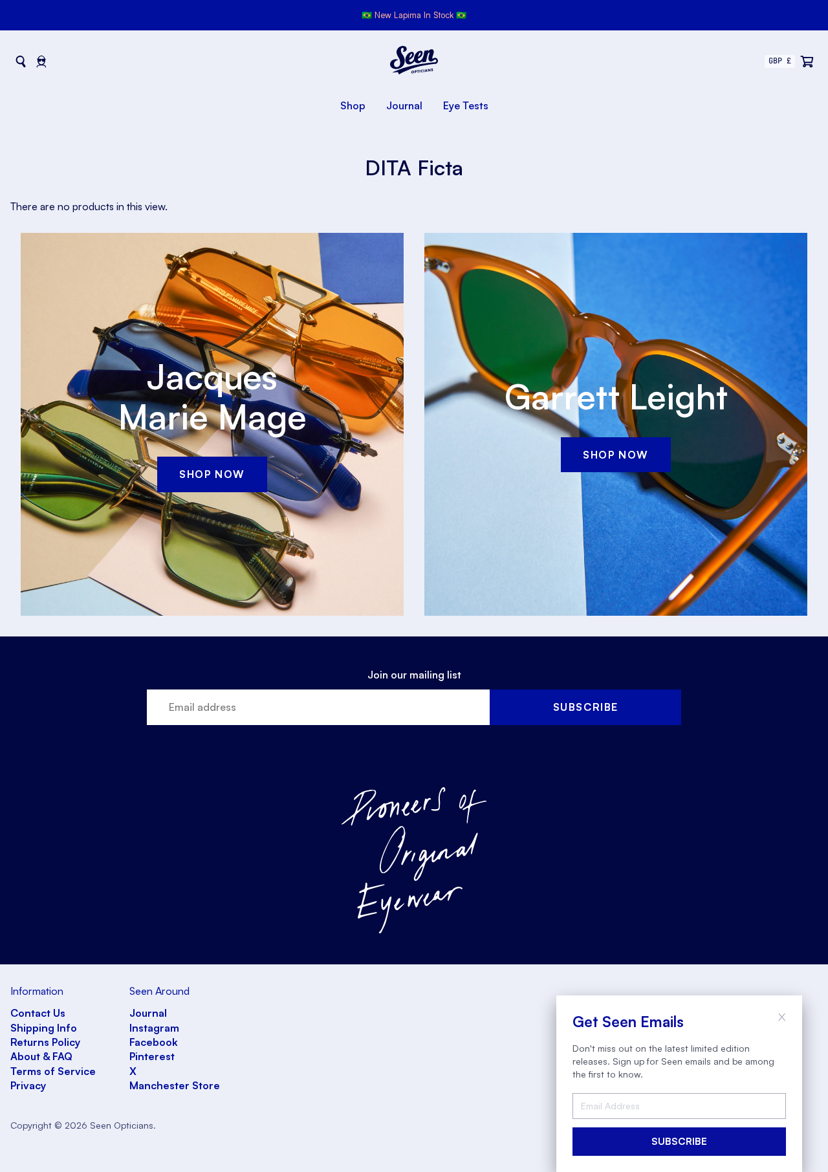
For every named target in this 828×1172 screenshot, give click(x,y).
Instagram (154, 1027)
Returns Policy (45, 1042)
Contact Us (37, 1012)
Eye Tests (465, 105)
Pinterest (152, 1056)
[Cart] (807, 61)
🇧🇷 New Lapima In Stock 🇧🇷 (414, 15)
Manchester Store (174, 1085)
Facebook (153, 1042)
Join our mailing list (414, 674)
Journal (404, 105)
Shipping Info (43, 1027)
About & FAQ (41, 1056)
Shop (352, 105)
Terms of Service (53, 1071)
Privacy (28, 1085)
